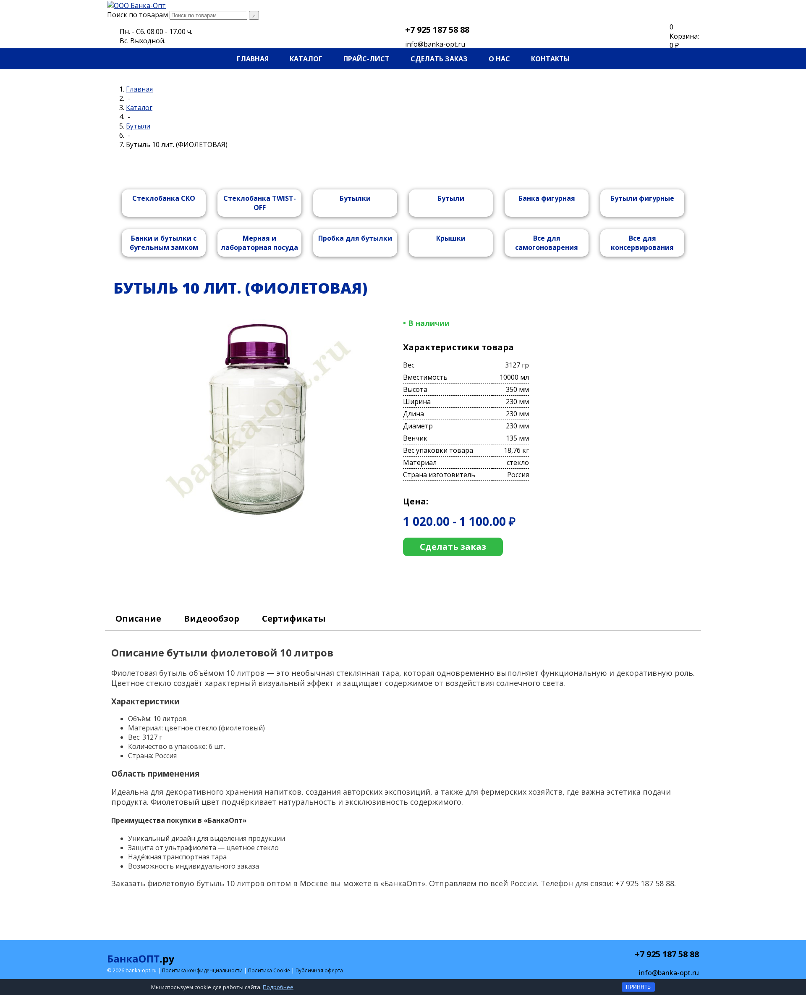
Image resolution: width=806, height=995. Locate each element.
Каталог (306, 58)
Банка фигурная (546, 198)
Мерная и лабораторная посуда (259, 243)
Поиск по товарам (137, 14)
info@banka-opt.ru (435, 44)
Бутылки (355, 198)
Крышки (451, 238)
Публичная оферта (319, 970)
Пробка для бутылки (355, 238)
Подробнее (278, 987)
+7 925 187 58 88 (437, 29)
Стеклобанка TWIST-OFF (259, 203)
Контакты (550, 58)
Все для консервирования (642, 243)
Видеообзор (211, 618)
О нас (499, 58)
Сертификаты (294, 618)
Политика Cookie (269, 970)
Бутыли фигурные (642, 198)
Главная (253, 58)
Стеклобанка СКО (163, 198)
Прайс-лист (366, 58)
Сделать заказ (439, 58)
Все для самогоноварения (546, 243)
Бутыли (450, 198)
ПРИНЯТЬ (638, 987)
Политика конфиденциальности (202, 970)
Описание (138, 618)
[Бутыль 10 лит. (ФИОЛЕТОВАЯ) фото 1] (258, 517)
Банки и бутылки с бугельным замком (164, 243)
